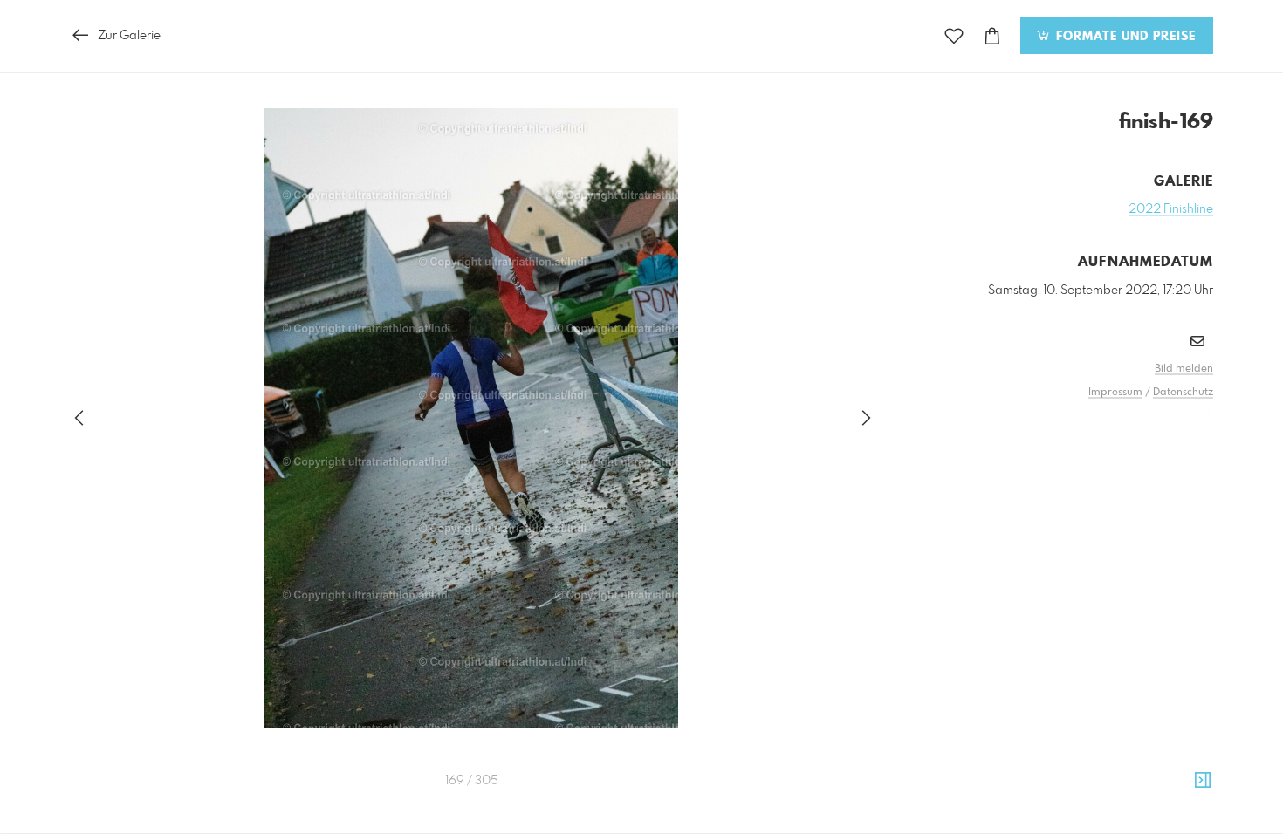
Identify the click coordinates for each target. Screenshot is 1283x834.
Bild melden (1184, 369)
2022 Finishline (1171, 209)
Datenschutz (1183, 392)
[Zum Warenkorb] (992, 36)
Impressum (1115, 392)
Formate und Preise (1124, 37)
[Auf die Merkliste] (953, 36)
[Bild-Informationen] (1202, 780)
